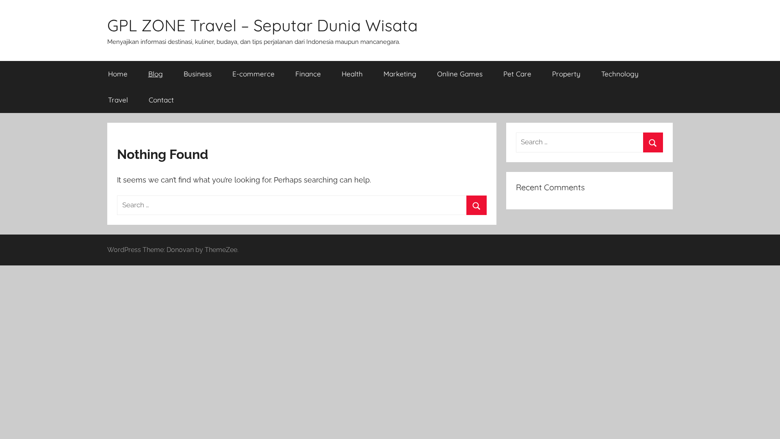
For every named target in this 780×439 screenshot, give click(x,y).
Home (118, 74)
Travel (118, 100)
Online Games (460, 74)
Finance (308, 74)
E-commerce (253, 74)
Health (352, 74)
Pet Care (517, 74)
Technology (620, 74)
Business (198, 74)
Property (566, 74)
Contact (161, 100)
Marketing (400, 74)
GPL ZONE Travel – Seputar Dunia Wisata (262, 25)
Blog (155, 74)
